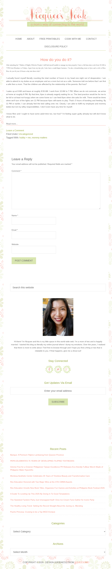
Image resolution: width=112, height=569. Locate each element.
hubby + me (25, 137)
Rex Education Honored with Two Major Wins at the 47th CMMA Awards (41, 482)
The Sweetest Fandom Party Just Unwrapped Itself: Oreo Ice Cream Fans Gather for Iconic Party (52, 500)
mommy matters (39, 137)
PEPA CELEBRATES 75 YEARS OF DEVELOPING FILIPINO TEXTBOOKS (42, 461)
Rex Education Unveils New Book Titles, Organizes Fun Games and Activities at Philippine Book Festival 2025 (57, 488)
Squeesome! (82, 562)
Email (15, 230)
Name (15, 215)
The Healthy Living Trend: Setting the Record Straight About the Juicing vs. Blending (46, 506)
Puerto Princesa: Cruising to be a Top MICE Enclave (32, 512)
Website (15, 244)
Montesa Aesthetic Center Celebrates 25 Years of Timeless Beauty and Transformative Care (50, 476)
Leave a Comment (15, 130)
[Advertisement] (58, 426)
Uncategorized (26, 134)
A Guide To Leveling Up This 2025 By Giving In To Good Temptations (40, 494)
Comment (16, 171)
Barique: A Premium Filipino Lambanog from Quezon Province (37, 455)
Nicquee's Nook (56, 16)
